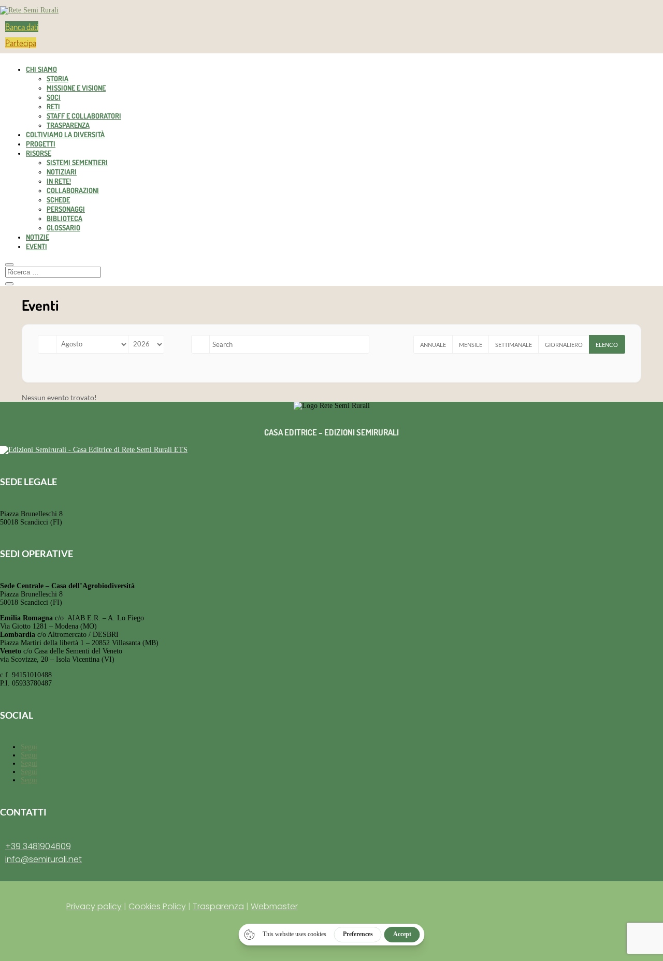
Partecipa (20, 42)
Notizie (37, 236)
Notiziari (62, 171)
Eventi (36, 246)
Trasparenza (68, 125)
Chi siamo (41, 69)
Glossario (63, 227)
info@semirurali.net (43, 859)
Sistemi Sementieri (77, 162)
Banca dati (21, 26)
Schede (58, 199)
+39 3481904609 (38, 846)
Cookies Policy (157, 906)
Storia (57, 78)
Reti (53, 106)
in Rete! (59, 181)
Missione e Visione (76, 87)
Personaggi (66, 209)
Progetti (40, 143)
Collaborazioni (73, 190)
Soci (54, 97)
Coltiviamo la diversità (65, 134)
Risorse (38, 153)
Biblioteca (64, 218)
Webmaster (274, 906)
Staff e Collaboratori (84, 115)
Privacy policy (94, 906)
